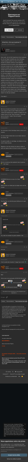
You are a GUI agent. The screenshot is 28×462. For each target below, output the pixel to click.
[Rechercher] (26, 1)
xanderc (5, 44)
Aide (19, 376)
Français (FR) (19, 371)
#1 (26, 54)
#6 (26, 198)
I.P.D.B (3, 346)
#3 (26, 128)
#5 (26, 174)
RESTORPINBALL (6, 340)
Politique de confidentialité (11, 376)
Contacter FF (5, 374)
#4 (26, 159)
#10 (26, 272)
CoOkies (9, 371)
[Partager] (24, 55)
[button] (20, 1)
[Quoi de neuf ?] (23, 1)
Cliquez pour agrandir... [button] (14, 232)
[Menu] (2, 1)
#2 (26, 106)
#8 (26, 247)
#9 (26, 259)
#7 (26, 215)
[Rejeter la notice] (25, 424)
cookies (12, 444)
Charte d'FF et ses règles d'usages (17, 374)
